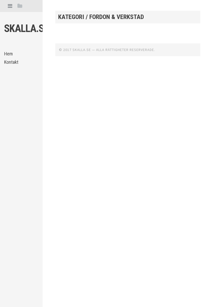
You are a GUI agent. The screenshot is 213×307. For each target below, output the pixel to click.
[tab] (10, 6)
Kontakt (11, 62)
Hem (8, 53)
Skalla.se (26, 28)
